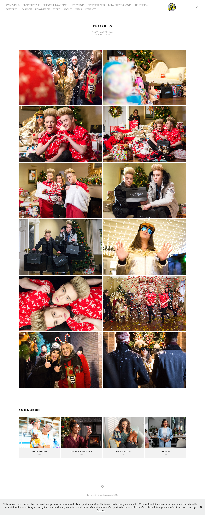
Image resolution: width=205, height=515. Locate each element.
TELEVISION (141, 5)
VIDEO (56, 9)
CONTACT (90, 9)
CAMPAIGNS (13, 5)
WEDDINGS (12, 9)
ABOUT (68, 9)
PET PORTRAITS (96, 5)
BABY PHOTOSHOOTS (119, 5)
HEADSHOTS (77, 5)
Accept (192, 507)
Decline (101, 510)
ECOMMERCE (42, 9)
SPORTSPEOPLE (31, 5)
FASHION (27, 9)
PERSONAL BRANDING (55, 5)
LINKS (78, 9)
